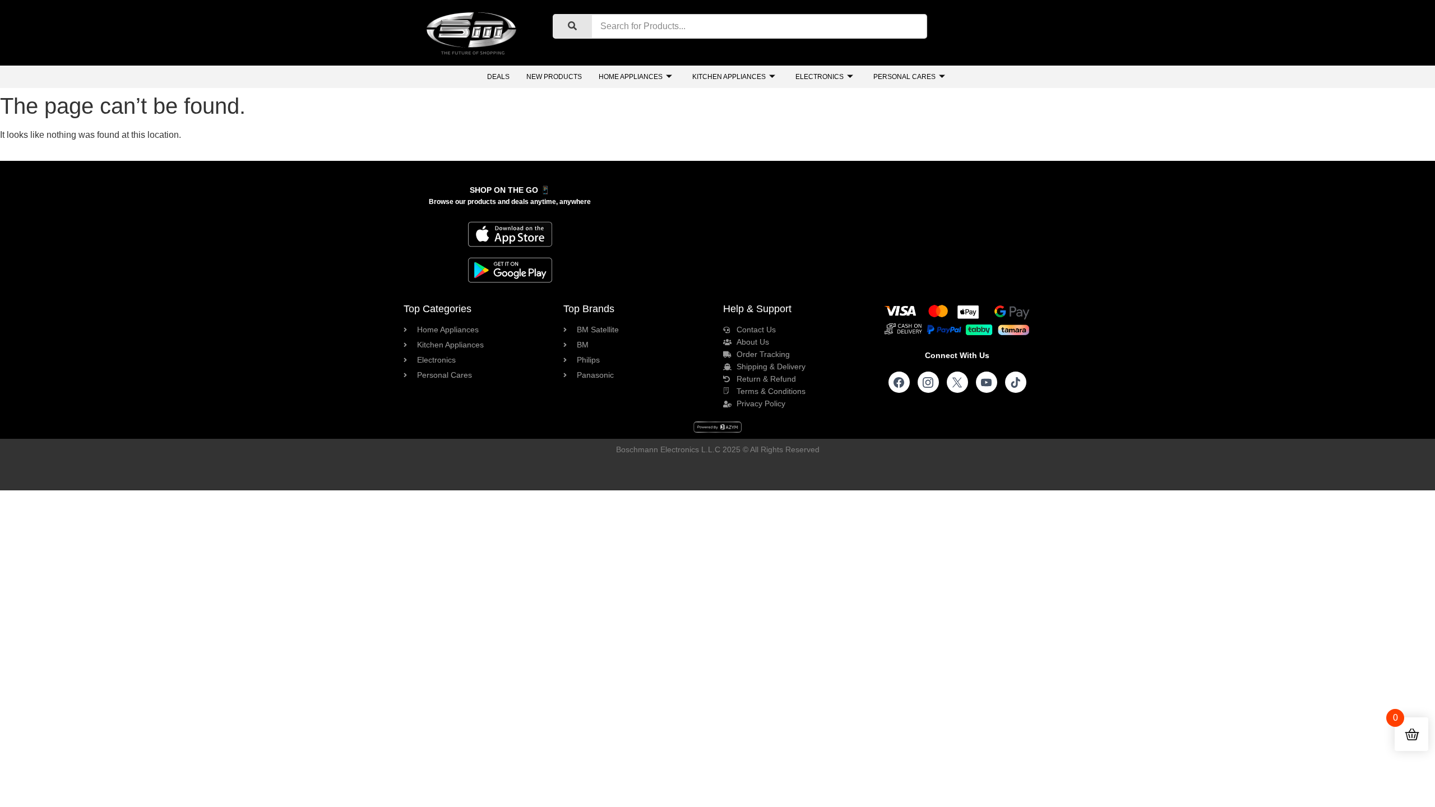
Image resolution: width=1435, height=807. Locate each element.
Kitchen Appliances (729, 77)
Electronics (819, 77)
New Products (554, 77)
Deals (498, 77)
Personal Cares (904, 77)
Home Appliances (631, 77)
